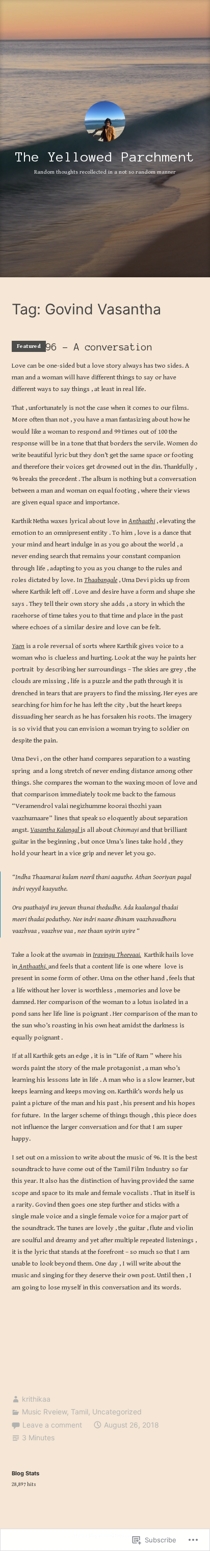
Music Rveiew (44, 1411)
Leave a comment (52, 1424)
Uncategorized (117, 1411)
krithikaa (36, 1399)
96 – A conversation (99, 347)
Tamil (79, 1411)
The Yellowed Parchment (105, 157)
